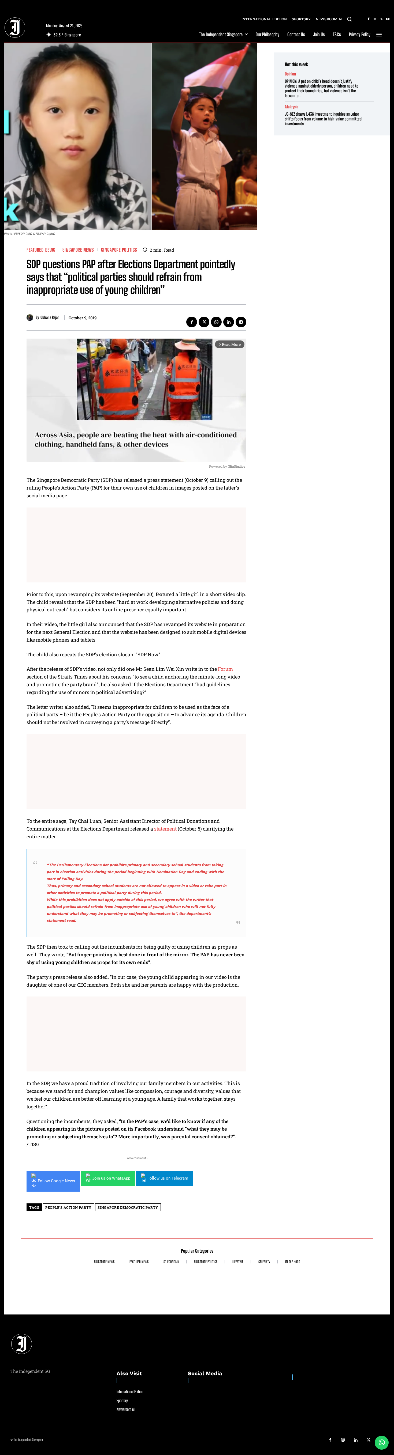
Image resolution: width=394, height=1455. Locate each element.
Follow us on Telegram (167, 1178)
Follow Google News (56, 1181)
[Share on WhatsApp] (382, 1443)
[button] (349, 19)
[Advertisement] (136, 544)
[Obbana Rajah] (31, 317)
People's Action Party (68, 1207)
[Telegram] (241, 322)
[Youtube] (388, 19)
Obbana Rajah (50, 317)
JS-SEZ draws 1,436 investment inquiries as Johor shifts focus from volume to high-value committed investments (323, 119)
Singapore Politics (119, 250)
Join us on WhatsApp (111, 1178)
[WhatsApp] (216, 322)
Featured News (41, 250)
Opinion (290, 74)
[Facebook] (368, 19)
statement (165, 828)
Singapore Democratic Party (128, 1207)
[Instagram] (375, 19)
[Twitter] (381, 19)
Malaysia (291, 107)
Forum (225, 669)
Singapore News (78, 250)
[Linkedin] (228, 322)
